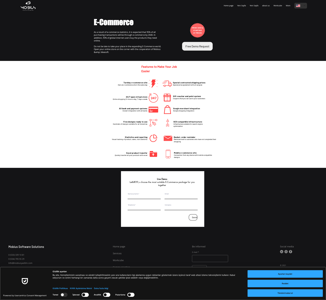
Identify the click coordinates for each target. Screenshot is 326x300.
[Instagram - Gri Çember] (286, 251)
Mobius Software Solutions (26, 247)
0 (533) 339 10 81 (16, 254)
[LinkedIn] (281, 251)
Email (167, 194)
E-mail (194, 252)
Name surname (133, 194)
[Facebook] (290, 251)
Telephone (131, 205)
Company (168, 205)
